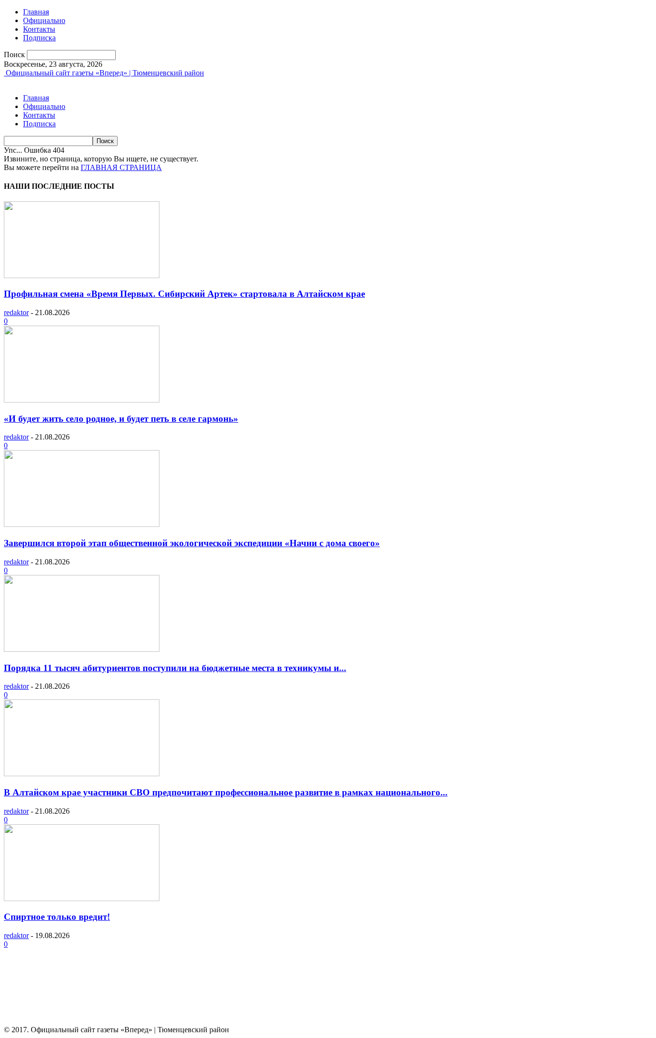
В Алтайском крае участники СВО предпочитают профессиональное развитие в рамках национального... (226, 792)
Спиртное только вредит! (57, 917)
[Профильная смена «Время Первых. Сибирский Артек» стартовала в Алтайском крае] (81, 275)
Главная (36, 12)
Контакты (39, 29)
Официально (44, 20)
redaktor (16, 312)
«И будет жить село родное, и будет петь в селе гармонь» (121, 419)
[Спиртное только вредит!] (81, 898)
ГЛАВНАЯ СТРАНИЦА (121, 167)
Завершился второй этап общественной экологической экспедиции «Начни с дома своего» (192, 543)
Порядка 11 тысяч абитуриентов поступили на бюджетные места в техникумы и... (175, 668)
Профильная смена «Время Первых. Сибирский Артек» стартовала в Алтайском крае (184, 294)
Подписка (39, 38)
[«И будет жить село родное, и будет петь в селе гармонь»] (81, 400)
